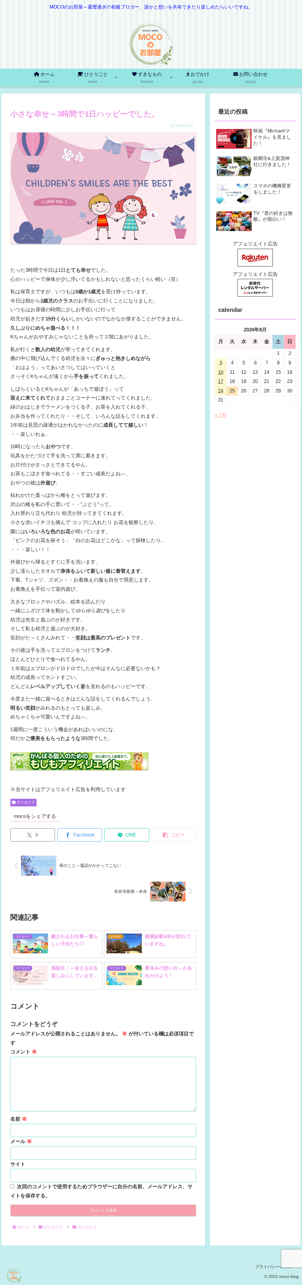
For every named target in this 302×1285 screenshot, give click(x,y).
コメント (23, 1052)
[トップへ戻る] (293, 1276)
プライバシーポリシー (275, 1266)
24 (220, 391)
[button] (174, 835)
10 (220, 372)
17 (220, 381)
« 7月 (220, 415)
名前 (18, 1119)
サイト (17, 1164)
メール (21, 1141)
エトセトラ (26, 802)
